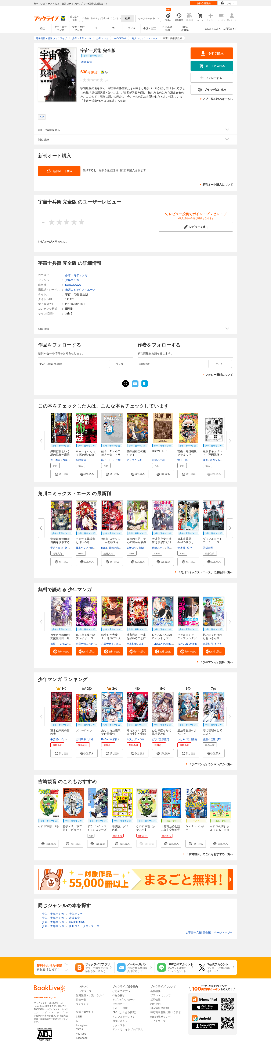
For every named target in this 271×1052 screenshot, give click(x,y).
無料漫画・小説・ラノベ (90, 995)
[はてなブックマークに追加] (144, 386)
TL (113, 28)
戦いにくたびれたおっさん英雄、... (212, 638)
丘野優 (71, 739)
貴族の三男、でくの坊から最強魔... (136, 542)
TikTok (79, 1029)
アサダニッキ (134, 460)
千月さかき (56, 547)
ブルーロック (84, 730)
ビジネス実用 (167, 28)
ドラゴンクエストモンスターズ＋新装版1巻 (96, 829)
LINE (79, 1016)
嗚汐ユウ (132, 547)
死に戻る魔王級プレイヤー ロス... (85, 638)
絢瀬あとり (158, 547)
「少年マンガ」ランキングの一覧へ (211, 764)
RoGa (104, 739)
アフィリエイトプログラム (127, 1029)
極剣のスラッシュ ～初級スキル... (110, 542)
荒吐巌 (181, 547)
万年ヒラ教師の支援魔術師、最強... (60, 638)
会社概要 (155, 991)
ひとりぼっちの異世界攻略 (161, 732)
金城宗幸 (81, 739)
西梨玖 (66, 460)
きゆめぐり (122, 643)
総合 (42, 28)
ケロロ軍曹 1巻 (48, 826)
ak (91, 643)
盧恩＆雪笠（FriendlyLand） (219, 739)
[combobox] (101, 18)
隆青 (205, 460)
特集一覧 (81, 999)
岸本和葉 (132, 643)
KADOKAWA (73, 285)
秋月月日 (172, 547)
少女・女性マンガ (78, 28)
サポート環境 (120, 1008)
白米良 (114, 739)
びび (154, 739)
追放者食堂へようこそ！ (187, 732)
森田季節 (55, 460)
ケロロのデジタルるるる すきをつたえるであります (219, 831)
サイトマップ (158, 1021)
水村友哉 (81, 460)
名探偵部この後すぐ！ (136, 452)
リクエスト (118, 1025)
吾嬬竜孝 (208, 547)
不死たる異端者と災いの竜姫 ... (85, 542)
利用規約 (155, 1003)
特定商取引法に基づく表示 (165, 1012)
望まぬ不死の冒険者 (60, 732)
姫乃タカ (70, 547)
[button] (61, 474)
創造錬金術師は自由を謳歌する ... (60, 542)
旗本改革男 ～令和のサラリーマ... (187, 542)
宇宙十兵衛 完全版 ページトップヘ (209, 932)
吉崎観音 (86, 62)
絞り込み (74, 18)
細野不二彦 (158, 460)
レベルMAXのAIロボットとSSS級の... (162, 638)
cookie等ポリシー (160, 1016)
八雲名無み (82, 643)
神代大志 (146, 739)
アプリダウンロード (123, 999)
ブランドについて (160, 995)
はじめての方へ (213, 28)
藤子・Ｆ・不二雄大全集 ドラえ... (110, 454)
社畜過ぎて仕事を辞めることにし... (136, 638)
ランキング (82, 1003)
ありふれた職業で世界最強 (110, 732)
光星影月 (208, 643)
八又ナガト (107, 643)
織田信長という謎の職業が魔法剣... (60, 454)
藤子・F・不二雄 (110, 460)
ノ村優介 (93, 739)
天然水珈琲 (115, 547)
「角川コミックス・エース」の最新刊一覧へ (205, 572)
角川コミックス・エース (80, 289)
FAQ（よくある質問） (125, 1012)
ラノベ (132, 28)
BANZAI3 (65, 643)
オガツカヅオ (217, 460)
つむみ (181, 739)
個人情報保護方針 (160, 1008)
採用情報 (155, 999)
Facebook (81, 1037)
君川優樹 (192, 739)
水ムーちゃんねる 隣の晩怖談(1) (86, 452)
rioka (104, 547)
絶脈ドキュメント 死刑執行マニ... (212, 454)
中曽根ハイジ (58, 739)
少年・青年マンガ (60, 28)
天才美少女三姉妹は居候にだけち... (161, 542)
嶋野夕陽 (95, 547)
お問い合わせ (120, 1021)
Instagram (81, 1025)
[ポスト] (125, 383)
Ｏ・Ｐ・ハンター (195, 828)
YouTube (81, 1033)
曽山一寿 (182, 460)
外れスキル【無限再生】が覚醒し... (136, 733)
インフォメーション (123, 1016)
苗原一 (54, 643)
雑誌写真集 (185, 28)
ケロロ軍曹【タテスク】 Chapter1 (146, 829)
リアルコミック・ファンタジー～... (187, 638)
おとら (219, 643)
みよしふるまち (147, 643)
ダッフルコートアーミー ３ (212, 540)
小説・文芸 (149, 28)
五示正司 (164, 739)
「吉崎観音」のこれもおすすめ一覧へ (209, 854)
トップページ (83, 991)
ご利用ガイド (230, 28)
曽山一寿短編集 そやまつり (188, 452)
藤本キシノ (82, 547)
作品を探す (118, 995)
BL (96, 28)
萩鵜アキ (144, 547)
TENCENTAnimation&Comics (169, 643)
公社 (189, 547)
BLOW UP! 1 (160, 451)
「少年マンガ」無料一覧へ (216, 662)
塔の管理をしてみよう (212, 732)
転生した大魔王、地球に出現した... (110, 638)
